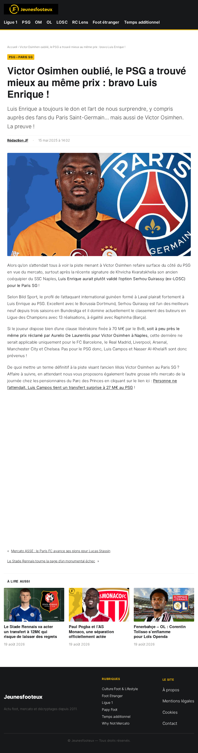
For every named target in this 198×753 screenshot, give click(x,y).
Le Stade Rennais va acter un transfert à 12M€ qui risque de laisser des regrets (30, 631)
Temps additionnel (116, 716)
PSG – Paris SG (21, 57)
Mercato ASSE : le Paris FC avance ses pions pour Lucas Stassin (60, 551)
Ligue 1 (107, 702)
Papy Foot (109, 709)
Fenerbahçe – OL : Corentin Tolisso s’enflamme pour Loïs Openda (159, 631)
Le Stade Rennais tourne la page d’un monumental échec (51, 561)
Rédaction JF (17, 140)
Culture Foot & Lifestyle (120, 689)
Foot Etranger (112, 696)
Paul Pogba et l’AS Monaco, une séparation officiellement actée (91, 631)
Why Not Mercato (115, 723)
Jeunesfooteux (23, 697)
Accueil (12, 47)
